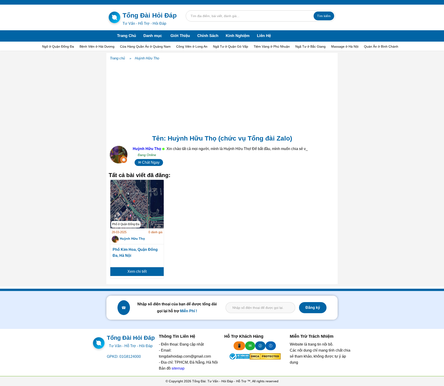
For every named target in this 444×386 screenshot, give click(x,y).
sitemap (178, 368)
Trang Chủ (126, 36)
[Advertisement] (222, 96)
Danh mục (152, 36)
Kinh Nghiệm (238, 36)
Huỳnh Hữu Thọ (147, 58)
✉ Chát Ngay (149, 162)
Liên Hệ (264, 36)
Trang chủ (117, 58)
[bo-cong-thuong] (239, 356)
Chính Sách (207, 36)
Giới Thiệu (180, 36)
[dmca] (265, 356)
